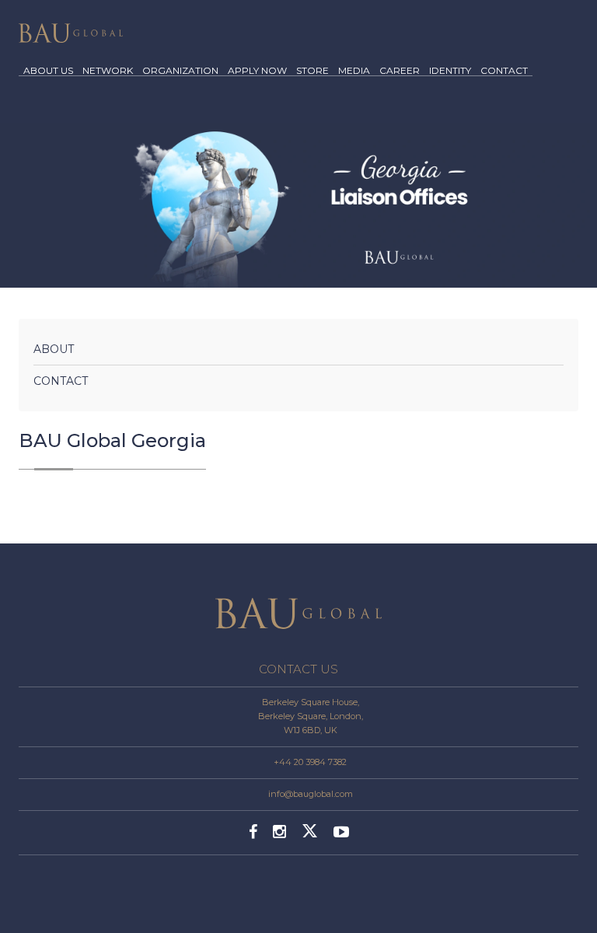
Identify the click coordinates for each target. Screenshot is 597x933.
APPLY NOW (257, 71)
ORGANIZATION (180, 71)
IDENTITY (450, 71)
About (53, 349)
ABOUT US (48, 71)
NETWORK (107, 71)
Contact (60, 381)
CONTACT (504, 71)
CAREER (399, 71)
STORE (312, 71)
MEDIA (354, 71)
